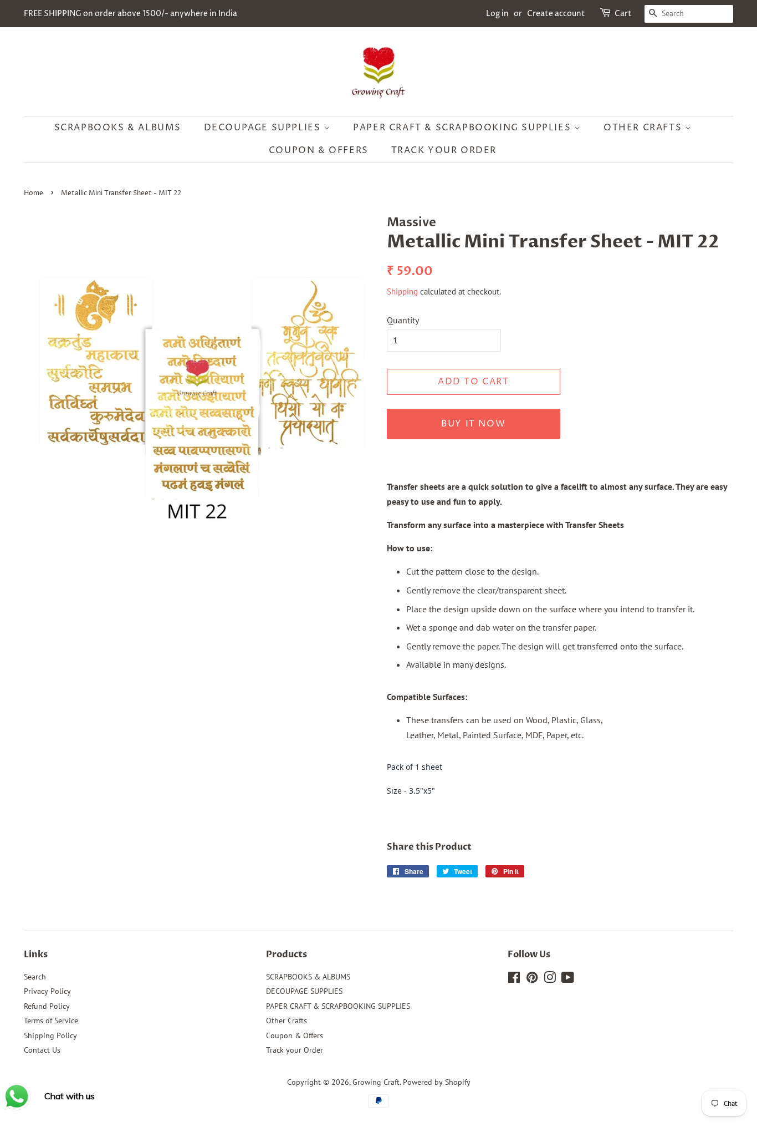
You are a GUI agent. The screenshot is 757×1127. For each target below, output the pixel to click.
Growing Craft (376, 1082)
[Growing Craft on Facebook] (514, 979)
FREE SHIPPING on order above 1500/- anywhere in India (130, 13)
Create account (556, 13)
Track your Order (444, 150)
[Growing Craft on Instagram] (550, 979)
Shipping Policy (50, 1035)
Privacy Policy (47, 991)
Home (33, 193)
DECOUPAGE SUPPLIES (264, 127)
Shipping (402, 291)
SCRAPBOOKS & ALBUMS (117, 127)
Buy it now (473, 424)
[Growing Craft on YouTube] (567, 979)
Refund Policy (47, 1006)
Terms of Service (51, 1021)
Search (35, 977)
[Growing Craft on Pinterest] (532, 979)
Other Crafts (644, 127)
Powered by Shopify (436, 1082)
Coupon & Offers (319, 150)
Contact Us (42, 1050)
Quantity (403, 320)
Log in (497, 13)
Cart (623, 13)
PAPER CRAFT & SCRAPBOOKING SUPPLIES (463, 127)
